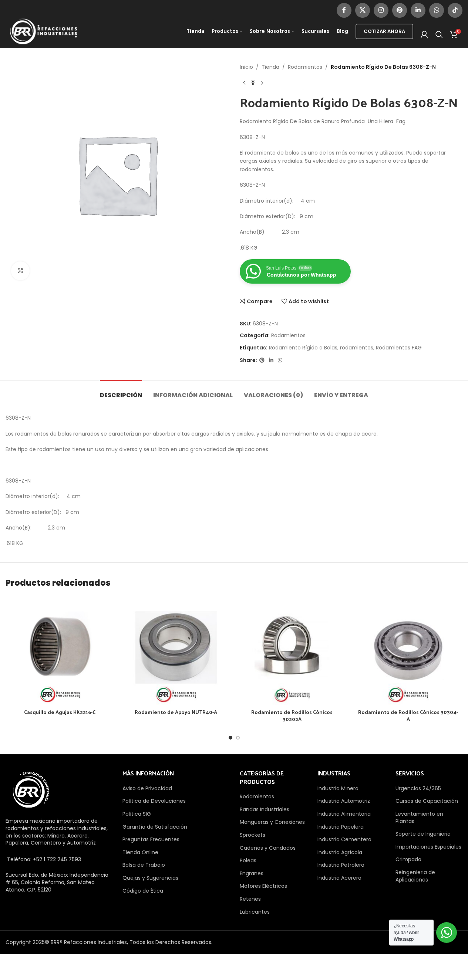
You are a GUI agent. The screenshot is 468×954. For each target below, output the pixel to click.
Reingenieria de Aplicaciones (415, 876)
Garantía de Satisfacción (154, 826)
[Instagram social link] (381, 10)
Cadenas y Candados (268, 848)
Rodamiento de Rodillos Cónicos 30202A (292, 715)
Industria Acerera (339, 878)
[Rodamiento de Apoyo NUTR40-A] (176, 650)
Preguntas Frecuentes (150, 839)
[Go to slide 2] (238, 738)
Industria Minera (337, 788)
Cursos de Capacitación (426, 801)
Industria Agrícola (339, 852)
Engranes (251, 873)
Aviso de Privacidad (147, 788)
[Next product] (261, 82)
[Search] (439, 34)
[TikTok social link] (455, 10)
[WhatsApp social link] (436, 10)
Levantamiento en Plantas (419, 817)
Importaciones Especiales (428, 846)
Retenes (250, 899)
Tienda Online (140, 852)
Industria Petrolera (340, 865)
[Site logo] (44, 31)
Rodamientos (305, 67)
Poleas (248, 860)
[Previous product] (244, 82)
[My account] (424, 34)
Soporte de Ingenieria (423, 834)
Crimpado (408, 859)
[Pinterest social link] (399, 10)
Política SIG (136, 814)
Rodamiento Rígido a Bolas (303, 347)
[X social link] (362, 10)
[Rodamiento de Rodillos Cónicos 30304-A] (408, 650)
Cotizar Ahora (384, 31)
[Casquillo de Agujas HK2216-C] (60, 650)
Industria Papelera (340, 826)
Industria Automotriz (343, 801)
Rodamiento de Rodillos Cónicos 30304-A (408, 715)
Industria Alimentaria (344, 814)
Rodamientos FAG (399, 347)
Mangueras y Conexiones (272, 822)
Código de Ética (142, 890)
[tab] (121, 391)
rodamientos (356, 347)
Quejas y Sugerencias (150, 878)
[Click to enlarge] (20, 270)
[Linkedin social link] (418, 10)
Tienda (270, 67)
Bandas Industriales (264, 809)
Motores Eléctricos (263, 886)
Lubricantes (255, 912)
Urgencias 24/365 (418, 788)
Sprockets (252, 835)
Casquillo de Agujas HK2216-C (59, 712)
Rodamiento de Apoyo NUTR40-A (176, 712)
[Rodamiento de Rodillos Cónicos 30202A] (292, 650)
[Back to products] (253, 82)
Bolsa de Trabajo (143, 865)
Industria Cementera (344, 839)
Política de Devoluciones (154, 801)
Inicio (246, 67)
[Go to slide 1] (230, 738)
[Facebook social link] (344, 10)
